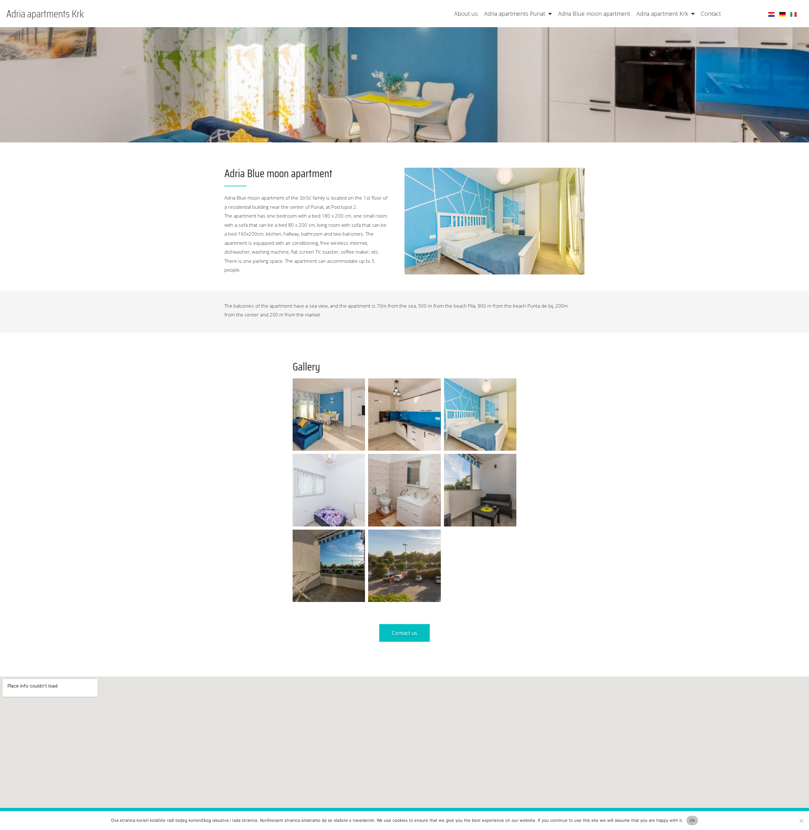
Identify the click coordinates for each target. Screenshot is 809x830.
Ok (692, 820)
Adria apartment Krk (662, 13)
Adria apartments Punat (514, 13)
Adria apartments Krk (45, 14)
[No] (801, 820)
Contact (711, 13)
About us (466, 13)
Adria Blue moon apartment (594, 13)
